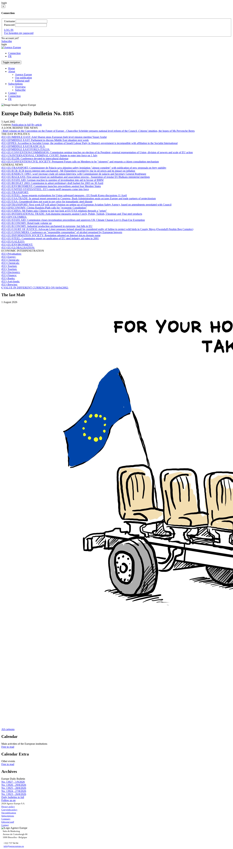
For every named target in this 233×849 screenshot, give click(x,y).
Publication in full (21, 124)
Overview (20, 86)
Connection (14, 53)
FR (10, 56)
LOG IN (8, 30)
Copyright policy (9, 809)
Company (5, 819)
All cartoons (7, 729)
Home (11, 68)
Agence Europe (23, 74)
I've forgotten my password (18, 33)
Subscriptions (7, 816)
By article (36, 124)
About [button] (11, 71)
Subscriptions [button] (15, 83)
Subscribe (6, 41)
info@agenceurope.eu (14, 846)
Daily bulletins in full (12, 797)
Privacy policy (8, 806)
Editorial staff (22, 80)
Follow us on (8, 800)
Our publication (23, 77)
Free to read (7, 746)
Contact (12, 93)
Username (9, 21)
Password (9, 24)
